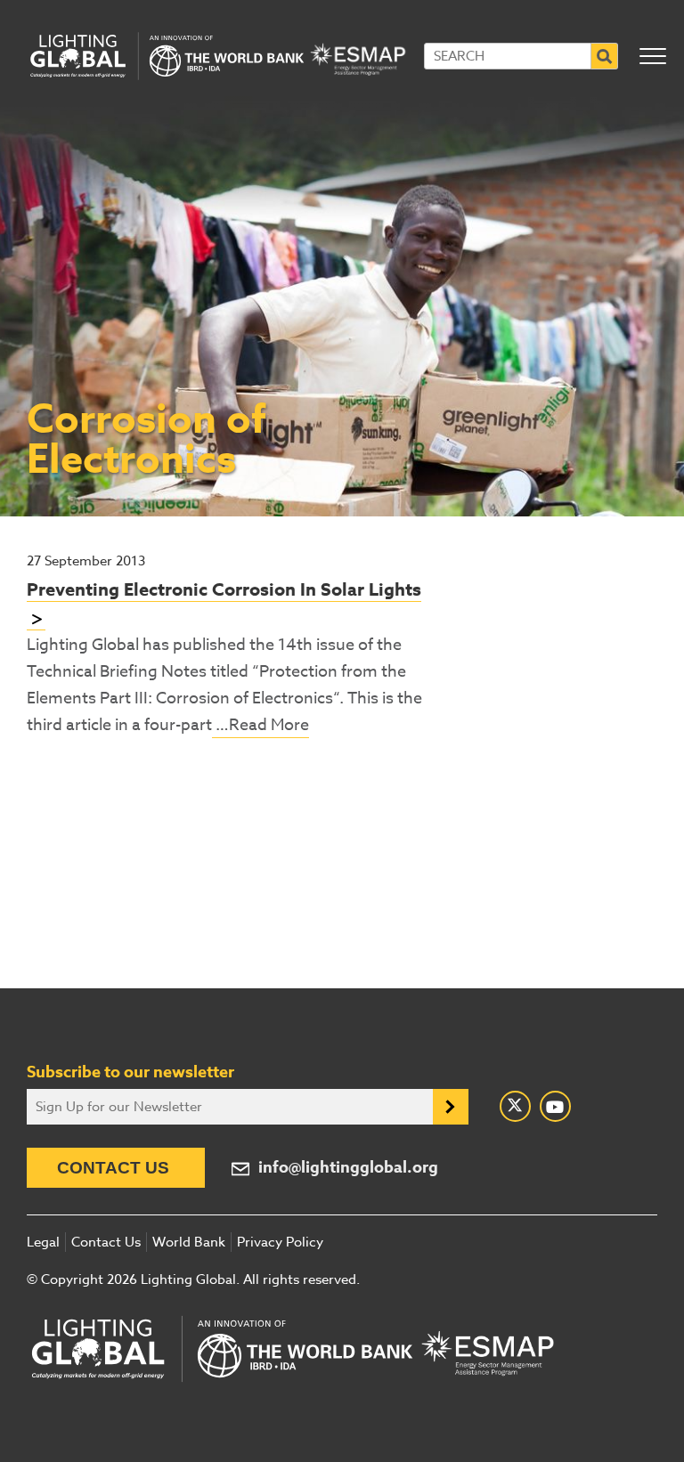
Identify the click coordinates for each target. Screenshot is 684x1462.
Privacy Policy (280, 1242)
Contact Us (113, 1167)
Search (604, 56)
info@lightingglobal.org (348, 1168)
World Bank (188, 1242)
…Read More (260, 725)
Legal (43, 1242)
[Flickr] (555, 1106)
